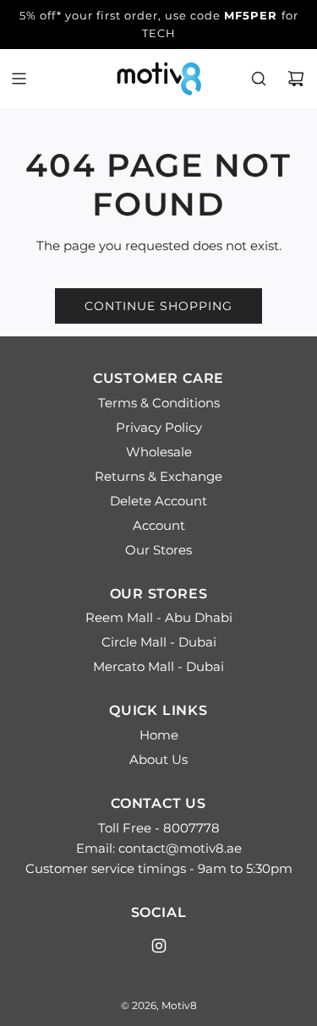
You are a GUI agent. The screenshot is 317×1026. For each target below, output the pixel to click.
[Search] (258, 78)
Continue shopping (158, 306)
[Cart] (295, 78)
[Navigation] (18, 78)
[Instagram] (159, 945)
